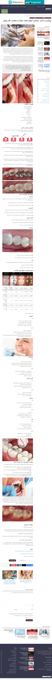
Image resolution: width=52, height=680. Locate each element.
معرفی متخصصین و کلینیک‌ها (44, 102)
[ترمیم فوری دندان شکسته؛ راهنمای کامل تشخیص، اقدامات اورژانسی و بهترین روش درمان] (47, 59)
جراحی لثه (47, 91)
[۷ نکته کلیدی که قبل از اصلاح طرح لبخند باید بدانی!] (47, 54)
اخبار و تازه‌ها (39, 6)
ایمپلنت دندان (47, 85)
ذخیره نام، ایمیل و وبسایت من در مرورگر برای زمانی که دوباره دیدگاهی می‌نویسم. (20, 613)
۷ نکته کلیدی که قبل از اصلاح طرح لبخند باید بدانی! (40, 53)
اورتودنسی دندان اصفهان (47, 666)
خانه (43, 6)
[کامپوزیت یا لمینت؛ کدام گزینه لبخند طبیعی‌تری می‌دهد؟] (47, 49)
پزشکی (48, 87)
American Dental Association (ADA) (27, 553)
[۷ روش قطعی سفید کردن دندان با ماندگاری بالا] (31, 649)
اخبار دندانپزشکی (46, 80)
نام (32, 605)
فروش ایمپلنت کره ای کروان (47, 662)
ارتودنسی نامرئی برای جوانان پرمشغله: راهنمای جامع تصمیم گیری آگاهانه (8, 630)
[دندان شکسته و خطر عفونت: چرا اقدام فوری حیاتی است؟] (47, 66)
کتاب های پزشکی (48, 660)
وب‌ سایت (15, 609)
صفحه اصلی (49, 15)
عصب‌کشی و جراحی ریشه (45, 101)
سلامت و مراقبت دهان (23, 6)
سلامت (48, 98)
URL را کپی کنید (12, 560)
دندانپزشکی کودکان (46, 96)
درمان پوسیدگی (46, 93)
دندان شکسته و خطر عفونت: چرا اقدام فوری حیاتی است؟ (20, 636)
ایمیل (32, 609)
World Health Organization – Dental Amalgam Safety (24, 551)
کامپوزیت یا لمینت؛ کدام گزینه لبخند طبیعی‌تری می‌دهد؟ (40, 48)
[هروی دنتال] (48, 9)
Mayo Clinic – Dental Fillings (28, 556)
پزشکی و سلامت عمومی (5, 6)
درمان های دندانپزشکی (31, 6)
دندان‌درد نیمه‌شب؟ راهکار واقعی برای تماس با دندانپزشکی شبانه (24, 653)
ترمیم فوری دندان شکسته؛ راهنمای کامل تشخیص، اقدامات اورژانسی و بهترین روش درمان (40, 59)
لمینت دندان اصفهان (48, 664)
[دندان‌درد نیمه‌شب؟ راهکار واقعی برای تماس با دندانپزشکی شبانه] (47, 43)
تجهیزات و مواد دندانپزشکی (14, 6)
